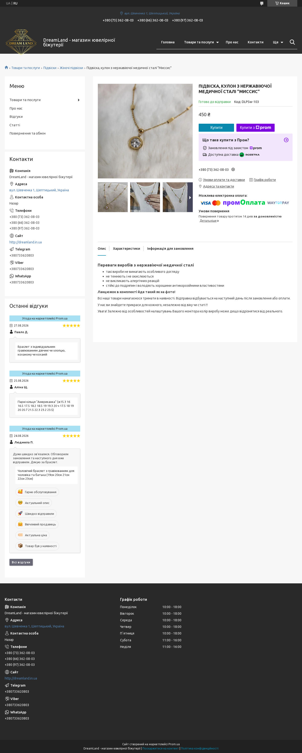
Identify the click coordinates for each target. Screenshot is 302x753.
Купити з (247, 128)
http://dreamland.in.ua (25, 242)
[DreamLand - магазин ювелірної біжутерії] (21, 42)
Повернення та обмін (27, 133)
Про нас (232, 42)
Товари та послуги (199, 42)
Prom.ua (174, 744)
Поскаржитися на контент (161, 748)
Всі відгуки (21, 562)
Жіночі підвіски (71, 68)
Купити (216, 128)
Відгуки (16, 117)
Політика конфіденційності (199, 748)
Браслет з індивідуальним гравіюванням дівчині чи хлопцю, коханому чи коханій (41, 350)
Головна (168, 42)
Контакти (256, 42)
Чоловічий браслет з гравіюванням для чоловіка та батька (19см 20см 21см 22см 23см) (46, 474)
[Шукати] (291, 42)
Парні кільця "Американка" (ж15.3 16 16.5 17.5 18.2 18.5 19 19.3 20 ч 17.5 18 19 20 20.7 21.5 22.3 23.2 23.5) (46, 405)
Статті (14, 125)
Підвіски (49, 68)
